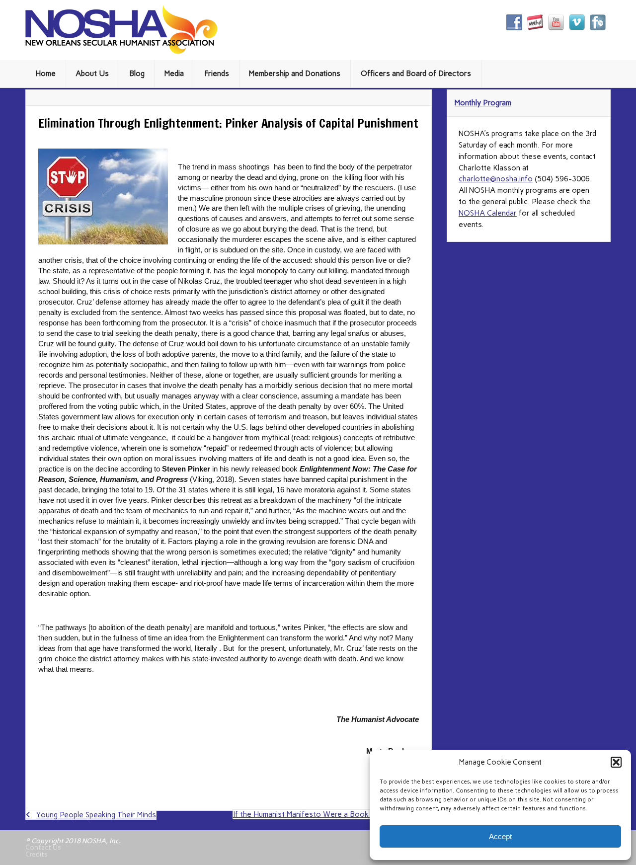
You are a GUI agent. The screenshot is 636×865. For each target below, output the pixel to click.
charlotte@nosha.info (496, 178)
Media (174, 73)
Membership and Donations (294, 73)
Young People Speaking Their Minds (96, 814)
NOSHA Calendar (488, 213)
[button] (616, 762)
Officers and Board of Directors (416, 73)
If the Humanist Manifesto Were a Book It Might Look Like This (332, 818)
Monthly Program (483, 102)
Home (45, 73)
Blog (137, 73)
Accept (500, 836)
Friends (216, 73)
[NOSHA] (121, 51)
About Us (92, 73)
